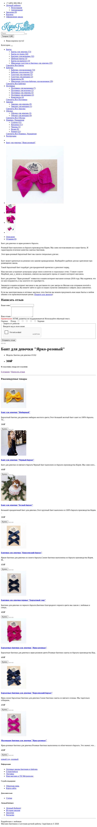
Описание (10, 237)
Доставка (10, 774)
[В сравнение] (5, 343)
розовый (14, 759)
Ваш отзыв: (6, 316)
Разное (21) (16, 131)
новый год (5, 759)
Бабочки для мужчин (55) (22, 72)
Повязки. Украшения (15, 120)
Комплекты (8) (17, 79)
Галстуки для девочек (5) (22, 74)
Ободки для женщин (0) (21, 115)
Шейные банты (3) (19, 58)
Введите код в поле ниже (14, 326)
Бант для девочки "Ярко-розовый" (21, 143)
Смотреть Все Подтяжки (16, 99)
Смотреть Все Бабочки (16, 84)
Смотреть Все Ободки (15, 118)
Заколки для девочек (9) (21, 104)
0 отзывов (5, 372)
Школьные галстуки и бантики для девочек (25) (31, 63)
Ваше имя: (5, 305)
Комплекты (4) (17, 97)
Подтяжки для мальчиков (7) (23, 88)
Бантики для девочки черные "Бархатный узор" (23, 600)
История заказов (13, 810)
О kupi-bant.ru (12, 771)
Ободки (9, 111)
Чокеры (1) (15, 127)
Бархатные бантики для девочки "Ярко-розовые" (24, 648)
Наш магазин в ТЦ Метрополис (19, 776)
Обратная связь (12, 786)
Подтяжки (10, 86)
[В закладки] (2, 343)
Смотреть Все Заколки (15, 109)
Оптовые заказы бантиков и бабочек (22, 769)
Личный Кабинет (13, 808)
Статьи (9, 798)
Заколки (9, 102)
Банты (8, 49)
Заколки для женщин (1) (21, 106)
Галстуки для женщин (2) (22, 77)
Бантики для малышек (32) (22, 56)
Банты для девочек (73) (21, 52)
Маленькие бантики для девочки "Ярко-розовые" (24, 740)
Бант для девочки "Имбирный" (15, 412)
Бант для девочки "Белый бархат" (17, 505)
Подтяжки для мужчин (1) (22, 90)
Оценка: (4, 321)
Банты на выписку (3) (20, 61)
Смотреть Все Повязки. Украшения (21, 134)
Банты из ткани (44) (19, 54)
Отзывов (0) (11, 239)
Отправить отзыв (8, 340)
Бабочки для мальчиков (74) (23, 70)
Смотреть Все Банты (15, 65)
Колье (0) (15, 129)
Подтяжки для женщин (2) (22, 95)
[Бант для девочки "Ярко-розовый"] (35, 203)
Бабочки (9, 68)
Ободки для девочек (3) (21, 113)
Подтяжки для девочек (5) (22, 93)
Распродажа (11, 136)
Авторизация (16, 10)
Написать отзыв (18, 372)
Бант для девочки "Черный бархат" (17, 460)
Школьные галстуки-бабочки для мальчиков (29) (32, 81)
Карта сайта (11, 788)
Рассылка (10, 815)
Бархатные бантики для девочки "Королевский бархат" (27, 693)
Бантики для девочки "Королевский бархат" (21, 553)
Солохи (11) (16, 122)
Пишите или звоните (43, 294)
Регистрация (16, 8)
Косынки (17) (17, 125)
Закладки (10, 813)
